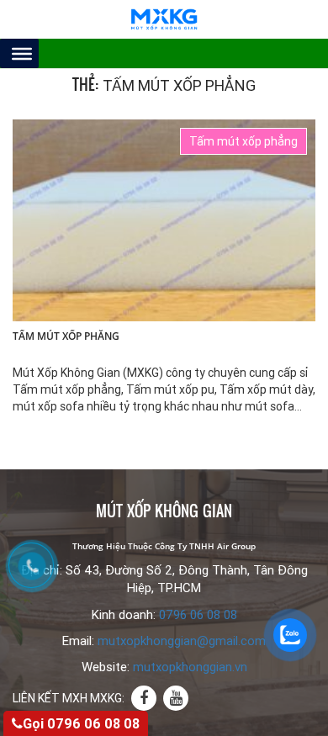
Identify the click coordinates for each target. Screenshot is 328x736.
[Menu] (22, 53)
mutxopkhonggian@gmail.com (182, 641)
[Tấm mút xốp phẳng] (164, 219)
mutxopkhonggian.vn (190, 667)
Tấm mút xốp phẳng (66, 336)
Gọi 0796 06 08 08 (81, 724)
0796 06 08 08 (198, 614)
